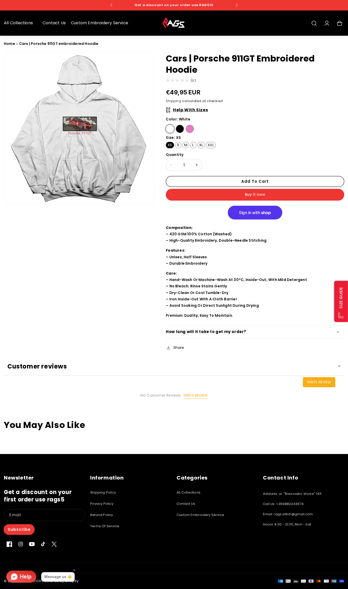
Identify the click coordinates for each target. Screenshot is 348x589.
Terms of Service (104, 526)
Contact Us (186, 503)
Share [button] (178, 347)
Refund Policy (101, 514)
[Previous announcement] (111, 5)
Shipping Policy (103, 492)
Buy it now (255, 194)
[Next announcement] (236, 5)
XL (201, 145)
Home (9, 43)
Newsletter (19, 477)
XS (170, 145)
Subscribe (19, 529)
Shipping (173, 101)
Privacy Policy (101, 503)
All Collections (188, 492)
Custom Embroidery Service (200, 514)
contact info (280, 477)
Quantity (174, 154)
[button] (20, 23)
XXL (211, 145)
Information (107, 477)
